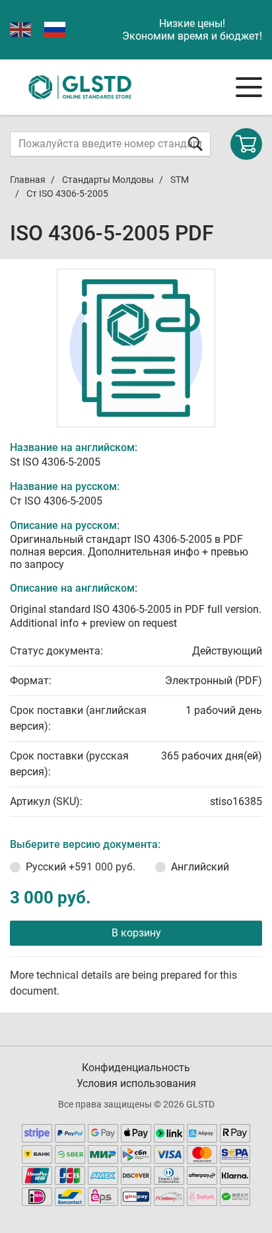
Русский (80, 867)
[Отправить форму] (195, 143)
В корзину (136, 933)
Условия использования (136, 1083)
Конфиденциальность (136, 1067)
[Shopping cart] (246, 144)
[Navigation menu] (249, 87)
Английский (200, 867)
